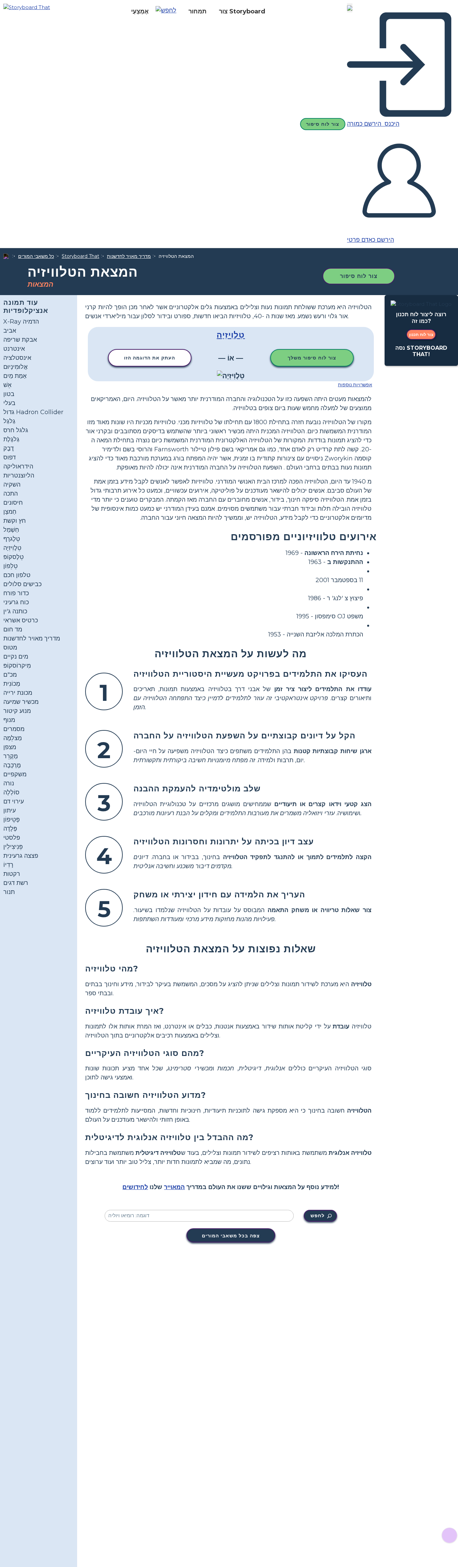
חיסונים (13, 502)
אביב (9, 330)
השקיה (11, 484)
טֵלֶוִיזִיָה (12, 548)
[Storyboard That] (26, 7)
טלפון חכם (17, 575)
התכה (10, 493)
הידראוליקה (18, 466)
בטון (8, 394)
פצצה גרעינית (20, 855)
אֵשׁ (7, 385)
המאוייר (174, 1187)
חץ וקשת (14, 520)
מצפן (9, 747)
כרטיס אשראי (20, 620)
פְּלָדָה (10, 828)
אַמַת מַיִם (14, 376)
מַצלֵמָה (12, 738)
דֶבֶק (8, 448)
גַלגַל (9, 421)
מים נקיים (15, 656)
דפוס (9, 457)
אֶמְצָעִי (140, 11)
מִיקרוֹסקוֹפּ (17, 665)
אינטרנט (14, 348)
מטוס (10, 647)
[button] (168, 11)
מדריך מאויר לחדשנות (129, 256)
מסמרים (13, 729)
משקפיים (14, 774)
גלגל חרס (15, 430)
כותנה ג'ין (15, 611)
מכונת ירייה (17, 692)
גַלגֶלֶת (11, 439)
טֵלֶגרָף (11, 539)
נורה (8, 783)
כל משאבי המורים (36, 256)
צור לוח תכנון (421, 334)
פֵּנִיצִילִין (13, 846)
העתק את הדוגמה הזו (149, 358)
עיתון (9, 810)
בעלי (9, 403)
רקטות (11, 874)
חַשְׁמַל (11, 530)
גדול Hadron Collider (33, 412)
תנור (9, 892)
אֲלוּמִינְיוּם (15, 367)
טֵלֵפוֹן (10, 566)
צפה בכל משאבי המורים (231, 1236)
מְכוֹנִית (11, 683)
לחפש (317, 1216)
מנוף (9, 720)
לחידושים (135, 1187)
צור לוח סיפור (322, 124)
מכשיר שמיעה (21, 702)
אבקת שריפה (20, 339)
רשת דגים (15, 883)
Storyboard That (80, 256)
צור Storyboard (242, 11)
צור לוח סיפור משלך (312, 358)
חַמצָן (9, 511)
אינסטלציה (17, 357)
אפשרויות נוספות (355, 385)
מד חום (12, 629)
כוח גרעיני (16, 602)
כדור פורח (16, 593)
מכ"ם (10, 674)
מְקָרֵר (10, 756)
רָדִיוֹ (8, 865)
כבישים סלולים (22, 584)
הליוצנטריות (18, 475)
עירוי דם (13, 801)
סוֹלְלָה (11, 792)
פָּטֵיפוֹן (11, 819)
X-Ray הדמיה (21, 321)
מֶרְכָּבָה (12, 765)
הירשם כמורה (365, 123)
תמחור (197, 11)
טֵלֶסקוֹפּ (13, 557)
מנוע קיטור (17, 711)
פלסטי (11, 837)
